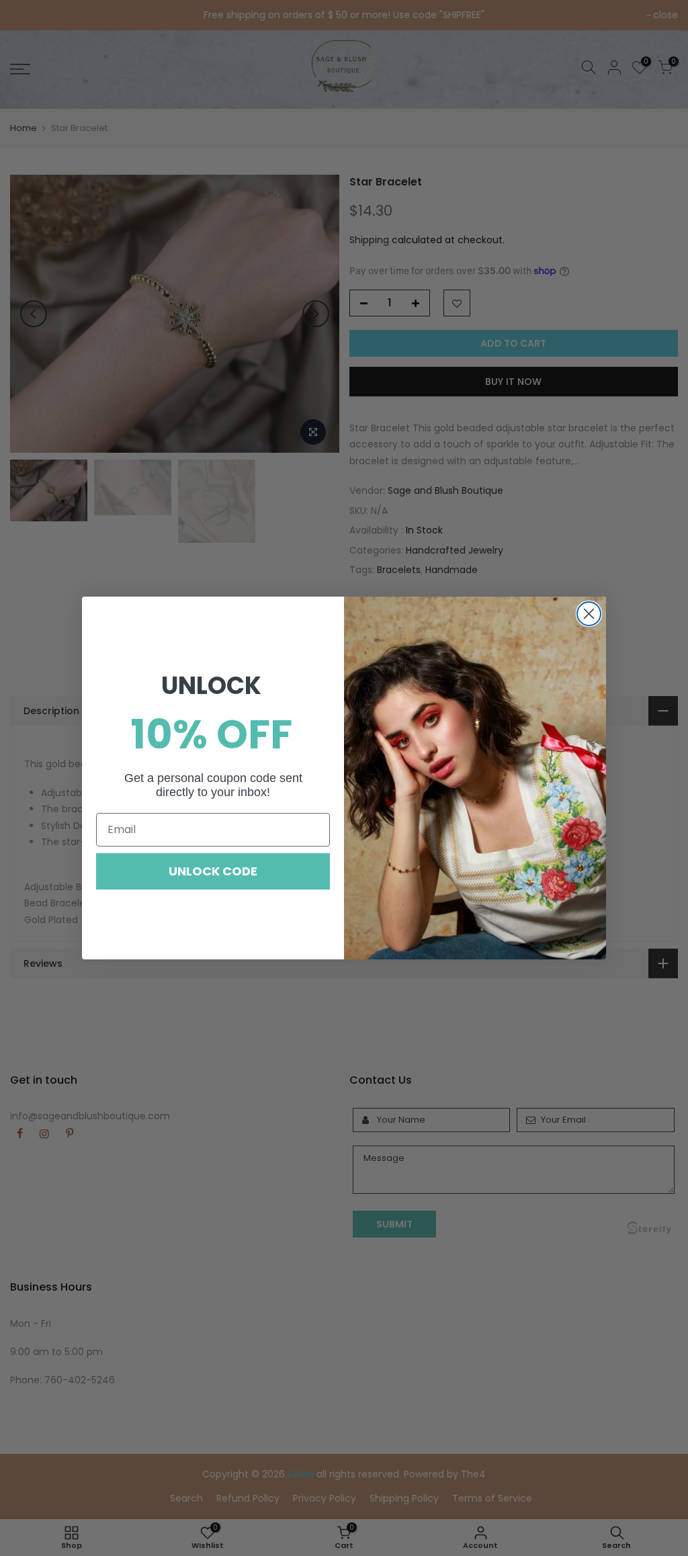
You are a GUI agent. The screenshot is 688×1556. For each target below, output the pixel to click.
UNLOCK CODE (213, 871)
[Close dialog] (589, 613)
